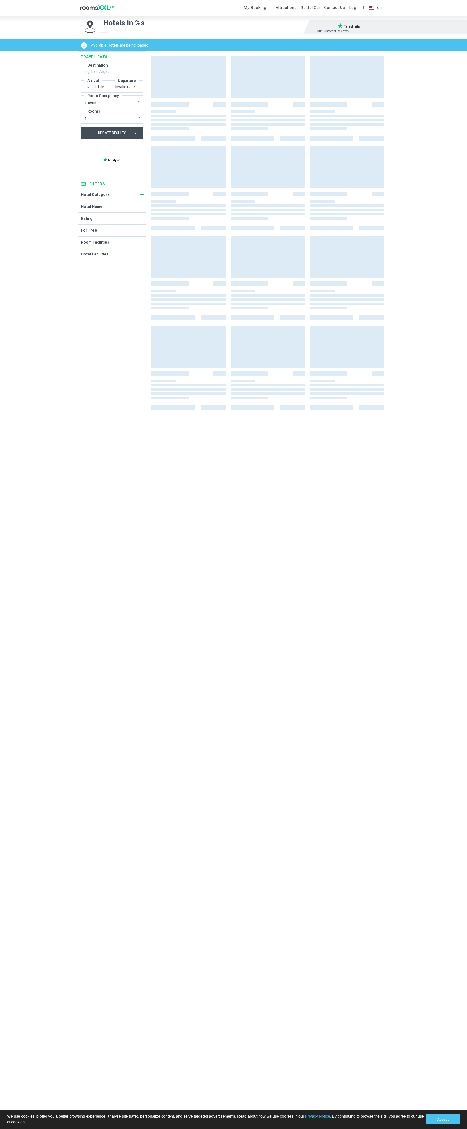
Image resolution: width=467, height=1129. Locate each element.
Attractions (286, 7)
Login (354, 7)
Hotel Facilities (94, 254)
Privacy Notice (317, 1116)
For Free (89, 230)
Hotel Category (95, 194)
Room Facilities (95, 242)
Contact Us (334, 7)
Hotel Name (92, 206)
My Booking (255, 7)
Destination (97, 65)
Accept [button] (443, 1119)
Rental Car (310, 7)
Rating (87, 218)
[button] (27, 1122)
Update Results (112, 133)
